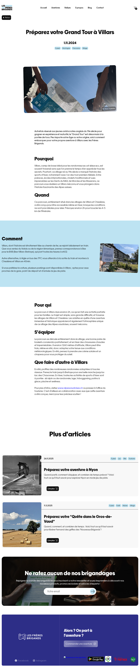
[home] (7, 7)
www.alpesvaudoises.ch (70, 388)
